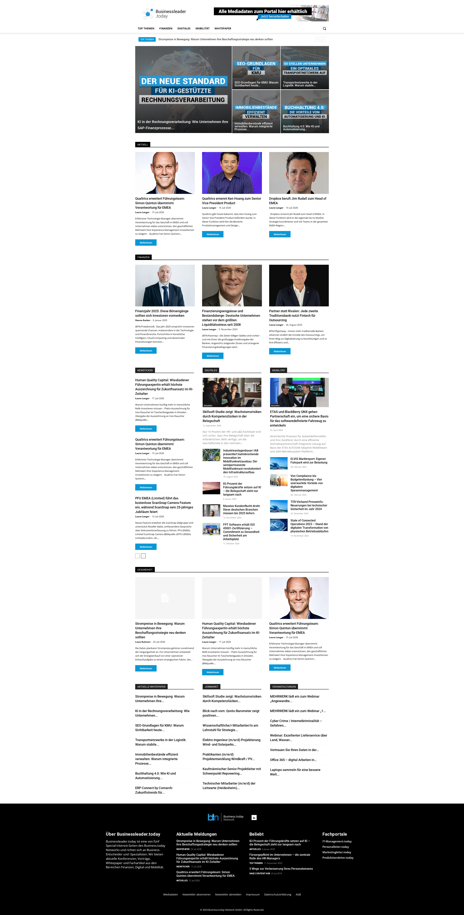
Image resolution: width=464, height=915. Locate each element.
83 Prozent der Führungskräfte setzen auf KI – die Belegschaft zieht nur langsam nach (242, 489)
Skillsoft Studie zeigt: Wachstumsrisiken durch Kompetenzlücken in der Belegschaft (232, 416)
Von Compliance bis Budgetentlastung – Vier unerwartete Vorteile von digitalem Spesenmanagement (307, 483)
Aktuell (142, 144)
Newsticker (183, 866)
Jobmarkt (211, 686)
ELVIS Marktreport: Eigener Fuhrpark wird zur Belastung (309, 460)
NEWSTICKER (145, 370)
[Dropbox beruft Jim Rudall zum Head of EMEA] (299, 173)
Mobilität (278, 370)
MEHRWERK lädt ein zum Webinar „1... (298, 711)
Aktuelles (208, 405)
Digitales (211, 370)
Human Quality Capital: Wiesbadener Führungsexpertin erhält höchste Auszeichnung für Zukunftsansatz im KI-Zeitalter (229, 39)
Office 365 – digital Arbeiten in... (293, 760)
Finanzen (143, 257)
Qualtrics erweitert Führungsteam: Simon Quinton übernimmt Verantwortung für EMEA (160, 203)
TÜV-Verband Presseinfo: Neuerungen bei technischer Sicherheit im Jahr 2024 (309, 505)
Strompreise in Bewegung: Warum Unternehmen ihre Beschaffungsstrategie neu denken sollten (207, 842)
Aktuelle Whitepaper (151, 686)
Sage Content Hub (259, 873)
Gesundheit (145, 569)
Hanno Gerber (142, 320)
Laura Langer (142, 212)
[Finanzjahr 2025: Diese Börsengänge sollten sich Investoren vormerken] (165, 286)
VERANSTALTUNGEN (284, 686)
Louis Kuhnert (142, 641)
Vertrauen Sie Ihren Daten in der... (294, 750)
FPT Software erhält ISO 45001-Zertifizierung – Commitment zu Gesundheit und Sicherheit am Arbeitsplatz (241, 532)
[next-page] (143, 556)
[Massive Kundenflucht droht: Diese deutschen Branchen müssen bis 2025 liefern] (211, 510)
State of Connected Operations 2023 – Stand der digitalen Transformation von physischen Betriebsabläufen (309, 526)
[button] (324, 28)
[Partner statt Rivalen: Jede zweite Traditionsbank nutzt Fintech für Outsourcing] (299, 286)
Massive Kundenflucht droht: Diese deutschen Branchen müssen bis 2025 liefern (241, 509)
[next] (323, 39)
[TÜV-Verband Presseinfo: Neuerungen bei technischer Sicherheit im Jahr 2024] (279, 506)
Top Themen (256, 863)
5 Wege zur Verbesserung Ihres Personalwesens (281, 868)
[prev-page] (137, 556)
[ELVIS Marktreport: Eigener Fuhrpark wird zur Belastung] (279, 463)
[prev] (317, 39)
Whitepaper (183, 849)
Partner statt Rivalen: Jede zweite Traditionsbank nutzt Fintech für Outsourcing (293, 315)
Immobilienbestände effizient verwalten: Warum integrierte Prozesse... (156, 758)
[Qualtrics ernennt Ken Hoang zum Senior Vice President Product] (232, 173)
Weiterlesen (146, 242)
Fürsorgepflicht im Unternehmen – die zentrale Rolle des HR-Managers (279, 856)
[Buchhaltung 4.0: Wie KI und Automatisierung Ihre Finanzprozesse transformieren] (305, 111)
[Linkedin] (254, 817)
